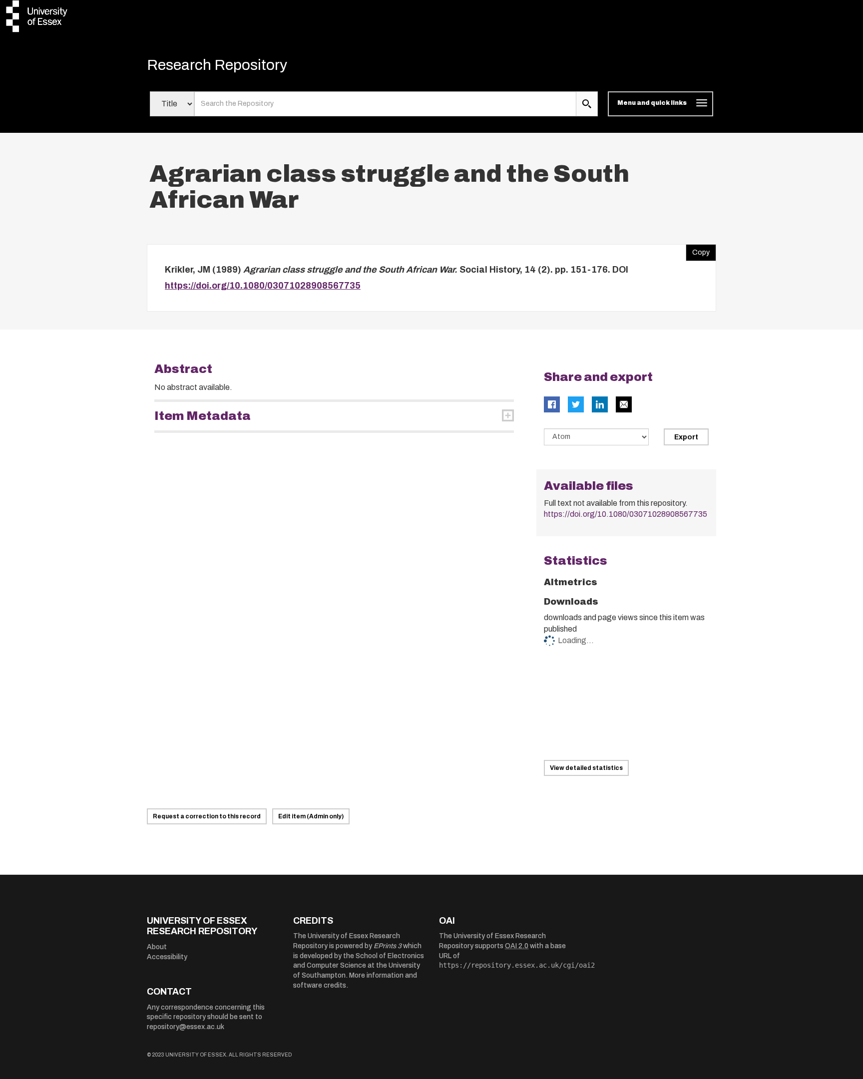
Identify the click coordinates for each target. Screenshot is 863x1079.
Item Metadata (202, 415)
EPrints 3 (388, 946)
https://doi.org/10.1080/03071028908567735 (263, 286)
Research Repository (217, 65)
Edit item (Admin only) (311, 816)
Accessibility (167, 957)
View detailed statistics (586, 767)
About (157, 947)
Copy (698, 250)
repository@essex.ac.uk (185, 1027)
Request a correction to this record (207, 816)
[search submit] (587, 103)
